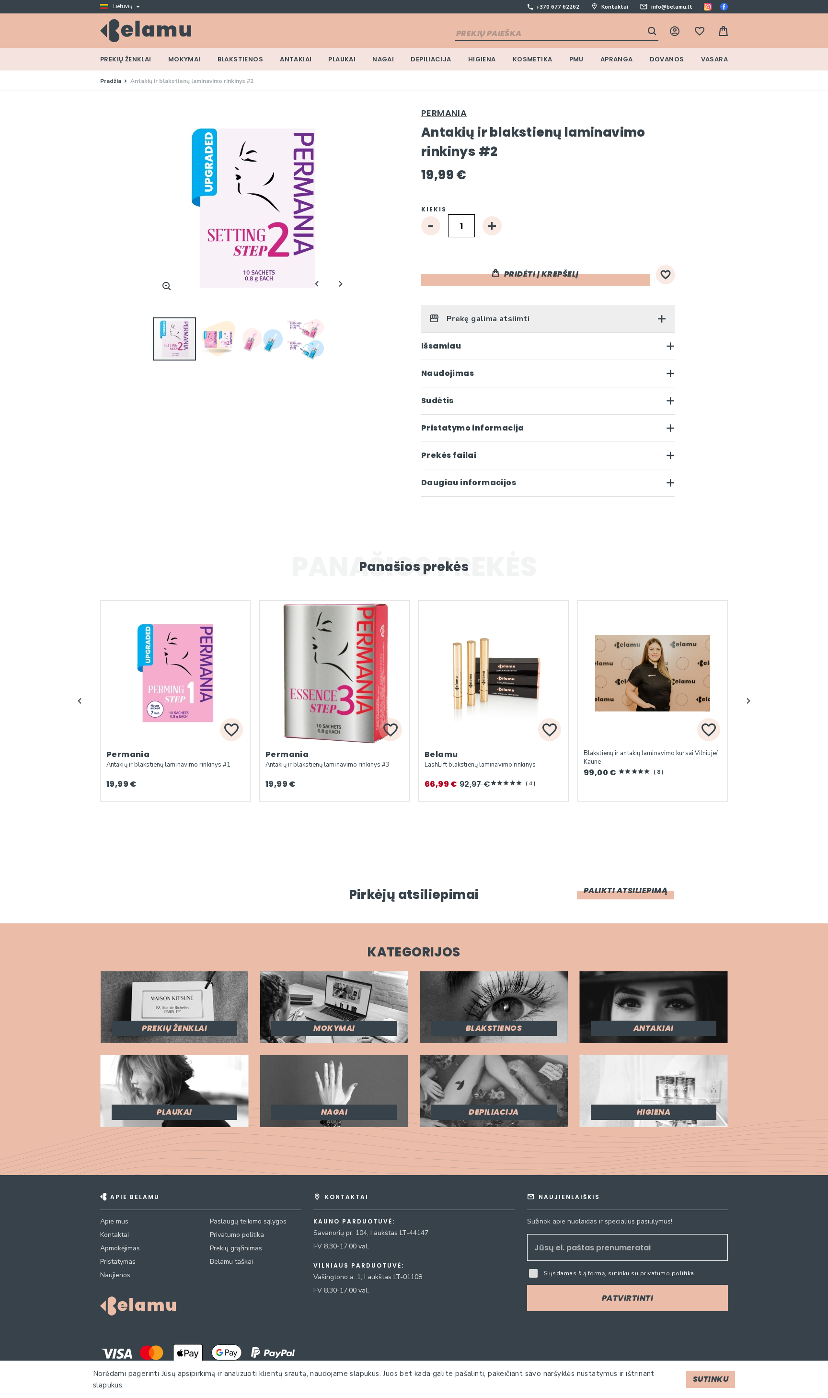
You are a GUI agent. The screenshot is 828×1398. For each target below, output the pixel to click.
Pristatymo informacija (472, 427)
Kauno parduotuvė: (354, 1221)
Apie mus (114, 1221)
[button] (219, 338)
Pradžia (110, 81)
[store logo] (145, 30)
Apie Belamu (135, 1197)
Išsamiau (441, 345)
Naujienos (115, 1275)
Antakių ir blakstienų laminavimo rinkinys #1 (168, 764)
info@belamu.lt (671, 7)
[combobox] (556, 34)
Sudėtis (437, 400)
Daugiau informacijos (468, 482)
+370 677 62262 (557, 7)
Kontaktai (614, 7)
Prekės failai (448, 455)
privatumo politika (667, 1273)
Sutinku (711, 1379)
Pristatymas (118, 1261)
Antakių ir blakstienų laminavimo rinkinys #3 (327, 764)
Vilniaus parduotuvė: (358, 1266)
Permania (444, 113)
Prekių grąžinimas (236, 1248)
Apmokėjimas (120, 1248)
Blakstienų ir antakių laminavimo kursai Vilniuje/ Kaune (651, 757)
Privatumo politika (237, 1234)
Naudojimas (447, 373)
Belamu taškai (231, 1261)
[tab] (548, 318)
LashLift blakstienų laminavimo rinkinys (480, 764)
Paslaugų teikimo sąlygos (248, 1221)
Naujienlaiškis (569, 1197)
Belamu (441, 754)
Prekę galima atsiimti (486, 319)
